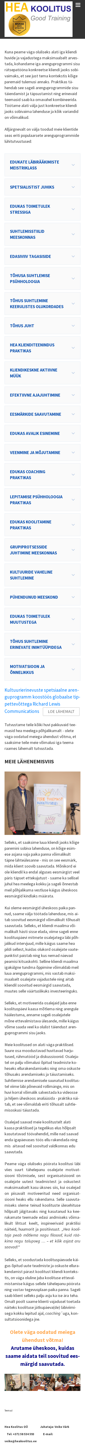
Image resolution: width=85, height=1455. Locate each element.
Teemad (8, 1410)
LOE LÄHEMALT (61, 711)
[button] (42, 164)
